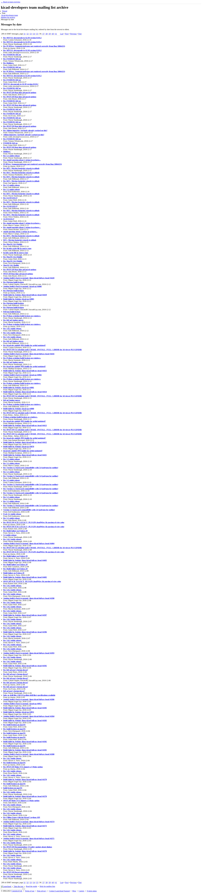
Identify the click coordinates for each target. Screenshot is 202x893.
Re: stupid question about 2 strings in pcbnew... (22, 160)
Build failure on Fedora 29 (13, 573)
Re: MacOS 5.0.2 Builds (12, 244)
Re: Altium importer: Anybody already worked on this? (25, 130)
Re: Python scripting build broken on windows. (22, 316)
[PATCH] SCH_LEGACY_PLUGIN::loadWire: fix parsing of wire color (32, 581)
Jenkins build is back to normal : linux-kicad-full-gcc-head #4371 (28, 838)
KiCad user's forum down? (14, 691)
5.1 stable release (9, 535)
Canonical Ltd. (16, 891)
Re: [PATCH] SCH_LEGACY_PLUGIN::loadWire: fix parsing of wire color (33, 522)
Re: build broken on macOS (14, 725)
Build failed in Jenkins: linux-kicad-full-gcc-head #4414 (25, 392)
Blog (74, 891)
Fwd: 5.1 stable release (12, 514)
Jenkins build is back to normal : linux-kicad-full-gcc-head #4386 (28, 699)
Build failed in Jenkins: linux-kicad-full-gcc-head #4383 (25, 720)
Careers (81, 891)
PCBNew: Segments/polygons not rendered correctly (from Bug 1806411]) (32, 164)
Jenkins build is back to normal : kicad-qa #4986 (22, 286)
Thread (4, 11)
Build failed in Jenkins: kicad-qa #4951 (18, 712)
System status (92, 891)
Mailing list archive (8, 17)
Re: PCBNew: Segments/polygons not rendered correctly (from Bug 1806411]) (34, 46)
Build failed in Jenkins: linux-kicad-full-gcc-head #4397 (25, 615)
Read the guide (31, 886)
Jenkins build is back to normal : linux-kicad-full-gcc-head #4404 (28, 543)
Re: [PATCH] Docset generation (16, 872)
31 (24, 34)
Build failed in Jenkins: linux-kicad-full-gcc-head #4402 (25, 577)
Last (61, 34)
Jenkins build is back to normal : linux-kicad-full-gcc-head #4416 (28, 354)
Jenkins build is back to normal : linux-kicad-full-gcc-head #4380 (28, 754)
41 (56, 34)
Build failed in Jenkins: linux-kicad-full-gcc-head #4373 (25, 826)
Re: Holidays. (8, 63)
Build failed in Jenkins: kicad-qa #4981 (18, 388)
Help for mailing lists (47, 886)
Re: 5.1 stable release (11, 156)
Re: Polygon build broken (13, 282)
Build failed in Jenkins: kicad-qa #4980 (18, 409)
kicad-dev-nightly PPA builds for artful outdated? (22, 451)
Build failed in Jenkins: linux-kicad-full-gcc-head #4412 (25, 442)
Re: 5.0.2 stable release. (12, 329)
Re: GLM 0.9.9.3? (10, 198)
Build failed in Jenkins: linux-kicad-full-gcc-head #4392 (25, 666)
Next (67, 34)
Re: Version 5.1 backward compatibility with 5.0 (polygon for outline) (30, 468)
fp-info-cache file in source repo (15, 253)
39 (50, 34)
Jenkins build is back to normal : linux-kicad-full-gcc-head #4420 (28, 278)
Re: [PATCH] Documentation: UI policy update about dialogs (27, 847)
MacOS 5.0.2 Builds (11, 265)
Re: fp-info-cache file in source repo (17, 248)
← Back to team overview (10, 2)
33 (31, 34)
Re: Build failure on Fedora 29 (15, 531)
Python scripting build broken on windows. (20, 417)
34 (34, 34)
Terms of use (29, 891)
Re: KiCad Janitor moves (13, 320)
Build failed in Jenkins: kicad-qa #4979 (18, 447)
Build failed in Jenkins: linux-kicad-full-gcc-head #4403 (25, 560)
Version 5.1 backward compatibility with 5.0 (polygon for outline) (29, 510)
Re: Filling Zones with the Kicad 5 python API (21, 817)
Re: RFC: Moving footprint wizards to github (21, 168)
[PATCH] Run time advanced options (18, 274)
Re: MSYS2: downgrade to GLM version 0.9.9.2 (22, 38)
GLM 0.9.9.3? (8, 219)
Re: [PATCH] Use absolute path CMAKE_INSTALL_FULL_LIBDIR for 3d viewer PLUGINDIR (42, 350)
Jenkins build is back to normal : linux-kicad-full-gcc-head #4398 (28, 598)
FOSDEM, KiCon (10, 143)
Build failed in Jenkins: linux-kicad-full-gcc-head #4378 (25, 796)
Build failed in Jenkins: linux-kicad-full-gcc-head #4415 (25, 371)
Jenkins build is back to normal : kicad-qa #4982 (22, 375)
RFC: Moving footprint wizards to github (19, 240)
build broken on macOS (12, 788)
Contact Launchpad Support (59, 891)
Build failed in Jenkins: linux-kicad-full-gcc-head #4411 (25, 455)
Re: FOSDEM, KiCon (12, 55)
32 (28, 34)
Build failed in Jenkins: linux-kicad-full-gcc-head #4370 (25, 851)
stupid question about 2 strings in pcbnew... (20, 232)
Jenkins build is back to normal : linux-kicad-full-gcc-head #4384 (28, 716)
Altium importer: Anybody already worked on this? (23, 135)
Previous (73, 34)
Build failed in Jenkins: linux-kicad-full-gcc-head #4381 (25, 750)
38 (46, 34)
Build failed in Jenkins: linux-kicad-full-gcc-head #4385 (25, 708)
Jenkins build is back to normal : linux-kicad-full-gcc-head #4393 (28, 653)
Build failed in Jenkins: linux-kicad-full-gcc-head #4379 (25, 779)
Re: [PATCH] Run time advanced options (19, 93)
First (79, 34)
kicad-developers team (9, 15)
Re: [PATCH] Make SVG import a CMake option (23, 767)
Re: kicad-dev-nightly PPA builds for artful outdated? (24, 345)
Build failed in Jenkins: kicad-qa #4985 (18, 299)
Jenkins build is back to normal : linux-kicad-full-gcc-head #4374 (28, 822)
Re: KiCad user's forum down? (15, 670)
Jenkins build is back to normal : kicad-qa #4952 (22, 704)
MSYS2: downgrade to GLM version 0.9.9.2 (20, 84)
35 (37, 34)
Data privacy (41, 891)
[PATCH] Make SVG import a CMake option (21, 801)
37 (43, 34)
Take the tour (18, 886)
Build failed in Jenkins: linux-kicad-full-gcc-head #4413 (25, 425)
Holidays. (7, 152)
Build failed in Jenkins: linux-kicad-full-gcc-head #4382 (25, 742)
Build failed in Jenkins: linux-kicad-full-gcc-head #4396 (25, 632)
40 (53, 34)
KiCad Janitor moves (11, 400)
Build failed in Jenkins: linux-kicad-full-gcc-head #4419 (25, 295)
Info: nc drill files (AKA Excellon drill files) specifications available (29, 695)
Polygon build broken (11, 312)
